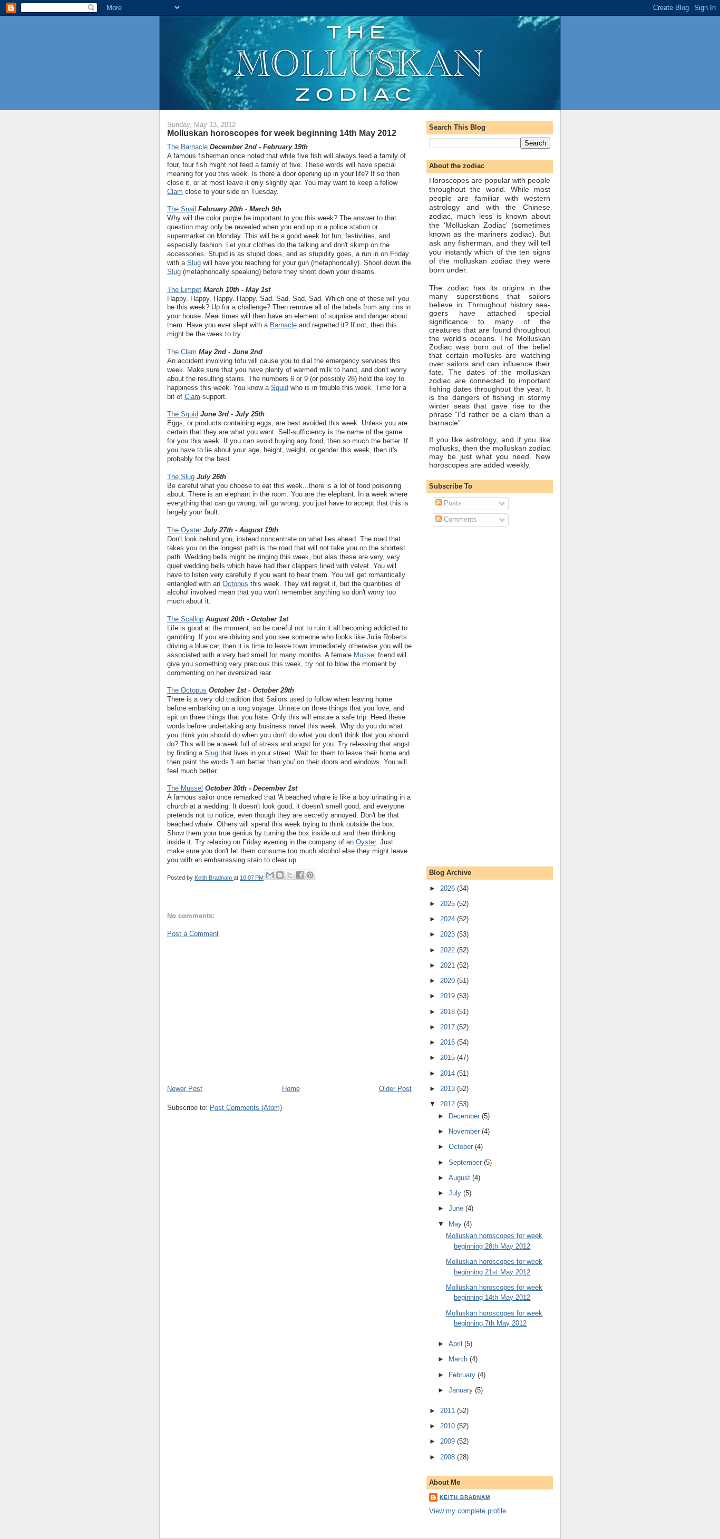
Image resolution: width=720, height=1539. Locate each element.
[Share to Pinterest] (310, 875)
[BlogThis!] (280, 875)
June (457, 1208)
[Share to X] (290, 875)
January (462, 1390)
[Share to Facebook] (300, 875)
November (465, 1131)
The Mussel (185, 788)
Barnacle (283, 325)
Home (291, 1089)
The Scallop (185, 619)
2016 (448, 1042)
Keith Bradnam (465, 1497)
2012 (448, 1104)
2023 (448, 934)
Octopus (235, 584)
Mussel (365, 655)
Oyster (366, 842)
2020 (448, 981)
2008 (448, 1457)
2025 (448, 904)
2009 (448, 1441)
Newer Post (184, 1089)
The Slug (180, 477)
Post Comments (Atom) (246, 1108)
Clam (175, 192)
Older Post (395, 1089)
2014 (448, 1073)
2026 (448, 888)
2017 (448, 1027)
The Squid (182, 414)
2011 (448, 1411)
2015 (448, 1057)
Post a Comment (193, 934)
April (456, 1344)
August (460, 1178)
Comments (459, 519)
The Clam (182, 352)
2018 (448, 1012)
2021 (448, 965)
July (456, 1193)
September (466, 1162)
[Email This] (270, 875)
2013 (448, 1089)
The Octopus (187, 690)
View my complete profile (467, 1511)
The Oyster (184, 530)
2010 (448, 1426)
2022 (448, 950)
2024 (448, 919)
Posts (452, 503)
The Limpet (184, 290)
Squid (279, 388)
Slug (194, 263)
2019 (448, 996)
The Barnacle (187, 147)
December (465, 1116)
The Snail (181, 209)
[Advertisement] (246, 1010)
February (463, 1375)
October (462, 1147)
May (456, 1224)
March (459, 1359)
